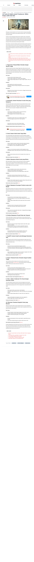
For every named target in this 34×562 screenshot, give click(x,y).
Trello (19, 300)
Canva (19, 157)
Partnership (26, 5)
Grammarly (23, 126)
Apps (14, 5)
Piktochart (21, 322)
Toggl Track (18, 93)
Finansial (8, 5)
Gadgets (19, 5)
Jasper (23, 276)
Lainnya (33, 5)
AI (3, 5)
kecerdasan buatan (16, 262)
